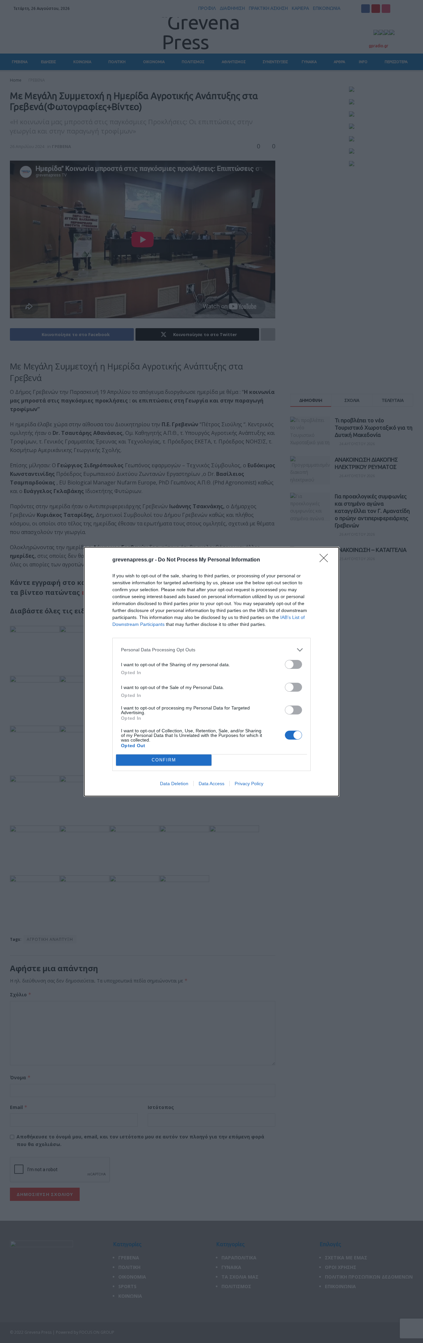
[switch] (293, 664)
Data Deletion (174, 783)
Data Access (211, 783)
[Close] (326, 560)
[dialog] (211, 671)
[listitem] (211, 649)
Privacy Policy (249, 783)
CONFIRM (164, 759)
